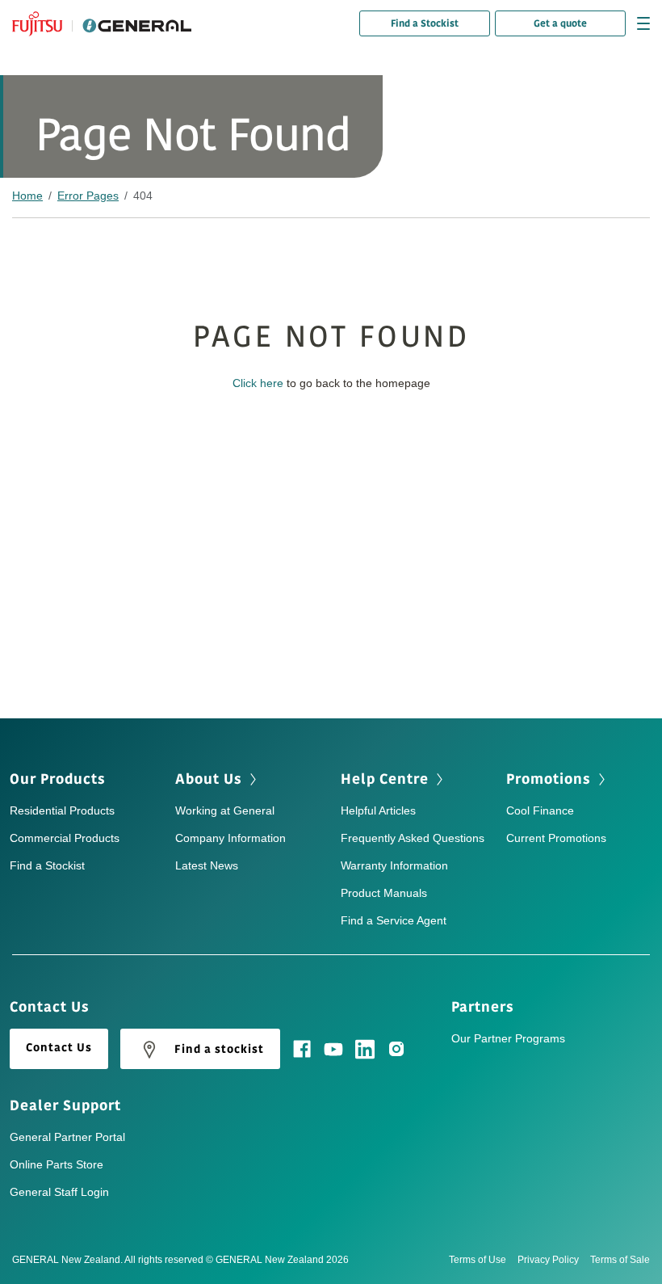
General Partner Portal (67, 1136)
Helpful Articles (378, 810)
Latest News (206, 865)
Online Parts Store (56, 1164)
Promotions (548, 779)
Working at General (224, 810)
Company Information (230, 837)
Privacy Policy (548, 1260)
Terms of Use (477, 1260)
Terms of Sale (620, 1260)
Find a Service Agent (393, 920)
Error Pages (88, 195)
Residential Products (62, 810)
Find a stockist (219, 1049)
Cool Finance (540, 810)
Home (27, 195)
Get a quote (560, 23)
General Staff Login (59, 1191)
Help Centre (385, 779)
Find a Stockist (425, 23)
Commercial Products (64, 837)
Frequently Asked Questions (412, 837)
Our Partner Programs (508, 1038)
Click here (258, 383)
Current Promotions (556, 837)
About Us (208, 779)
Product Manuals (384, 892)
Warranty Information (394, 865)
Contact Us (59, 1047)
